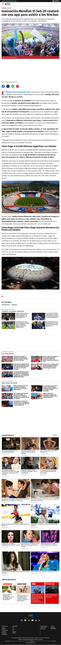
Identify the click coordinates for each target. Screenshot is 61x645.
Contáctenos (43, 627)
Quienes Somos (44, 626)
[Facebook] (25, 620)
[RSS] (36, 620)
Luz (13, 629)
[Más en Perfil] (11, 580)
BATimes (14, 633)
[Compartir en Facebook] (3, 86)
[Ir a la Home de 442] (7, 5)
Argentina (14, 304)
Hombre (4, 631)
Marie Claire (5, 630)
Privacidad (43, 629)
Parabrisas (4, 634)
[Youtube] (32, 620)
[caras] (37, 584)
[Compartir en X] (8, 86)
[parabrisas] (52, 584)
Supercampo (15, 626)
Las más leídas (8, 354)
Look (13, 627)
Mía (13, 630)
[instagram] (21, 620)
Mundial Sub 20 (5, 304)
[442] (30, 615)
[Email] (17, 86)
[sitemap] (39, 620)
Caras (3, 627)
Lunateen (14, 631)
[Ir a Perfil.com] (55, 1)
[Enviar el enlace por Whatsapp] (12, 86)
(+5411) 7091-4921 (39, 641)
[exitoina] (9, 584)
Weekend (4, 633)
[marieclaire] (23, 584)
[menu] (3, 4)
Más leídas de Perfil (9, 383)
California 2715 (13, 641)
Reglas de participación (53, 628)
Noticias (4, 629)
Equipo (52, 626)
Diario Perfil (5, 626)
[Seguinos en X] (29, 620)
